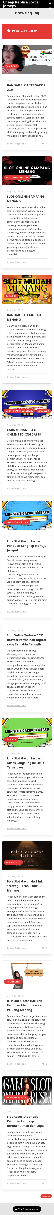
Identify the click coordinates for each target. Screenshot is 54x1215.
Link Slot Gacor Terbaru (17, 522)
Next (44, 1196)
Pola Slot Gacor (13, 862)
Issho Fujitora (16, 144)
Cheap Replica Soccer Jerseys (21, 4)
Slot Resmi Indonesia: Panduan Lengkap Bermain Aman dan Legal (26, 1121)
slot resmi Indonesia (16, 1097)
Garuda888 (11, 66)
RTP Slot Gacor (13, 982)
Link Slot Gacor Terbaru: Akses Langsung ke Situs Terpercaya (25, 762)
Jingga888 (11, 296)
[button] (50, 8)
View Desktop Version (28, 1209)
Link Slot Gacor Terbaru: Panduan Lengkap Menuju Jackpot (26, 545)
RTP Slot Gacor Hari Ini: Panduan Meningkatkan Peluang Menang (25, 1005)
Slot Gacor (11, 739)
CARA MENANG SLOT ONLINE (19, 411)
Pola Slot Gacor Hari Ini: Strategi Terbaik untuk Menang (25, 885)
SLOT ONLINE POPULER (17, 177)
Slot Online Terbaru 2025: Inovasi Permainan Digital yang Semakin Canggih (26, 639)
